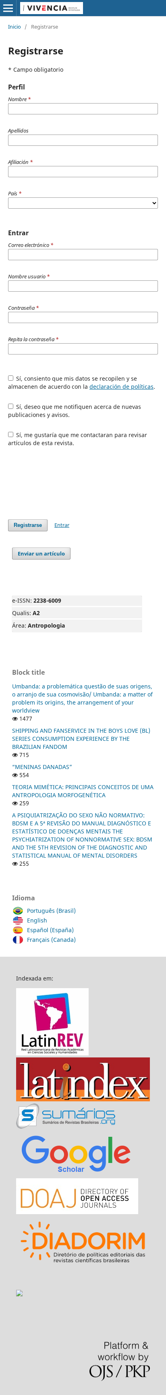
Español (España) (50, 930)
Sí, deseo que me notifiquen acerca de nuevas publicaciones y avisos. (74, 411)
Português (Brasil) (51, 910)
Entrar (61, 525)
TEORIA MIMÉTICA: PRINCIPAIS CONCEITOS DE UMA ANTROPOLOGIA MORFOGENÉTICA (83, 791)
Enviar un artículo (41, 553)
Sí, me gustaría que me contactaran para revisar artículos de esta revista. (77, 439)
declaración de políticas (121, 386)
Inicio (14, 26)
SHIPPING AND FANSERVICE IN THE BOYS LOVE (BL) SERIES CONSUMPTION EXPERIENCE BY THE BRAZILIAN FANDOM (81, 738)
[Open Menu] (8, 8)
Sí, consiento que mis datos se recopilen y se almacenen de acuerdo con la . (81, 382)
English (37, 920)
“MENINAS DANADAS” (42, 767)
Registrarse (28, 525)
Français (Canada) (51, 939)
